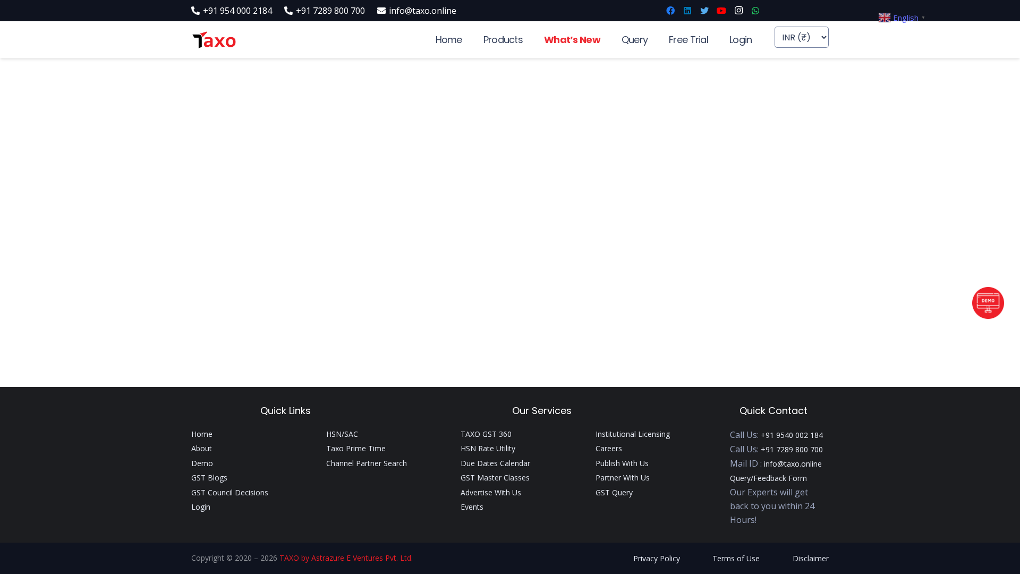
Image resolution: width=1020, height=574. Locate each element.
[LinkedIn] (687, 10)
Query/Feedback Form (768, 478)
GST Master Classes (495, 477)
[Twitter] (704, 10)
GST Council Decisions (229, 492)
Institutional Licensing (633, 434)
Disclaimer (811, 558)
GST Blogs (209, 477)
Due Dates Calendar (495, 463)
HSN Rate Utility (488, 448)
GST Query (614, 492)
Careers (609, 448)
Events (472, 507)
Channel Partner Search (366, 463)
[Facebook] (670, 10)
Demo (202, 463)
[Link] (213, 40)
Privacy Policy (656, 558)
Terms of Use (736, 558)
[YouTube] (721, 10)
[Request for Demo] (988, 316)
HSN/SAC (342, 434)
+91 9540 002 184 (792, 435)
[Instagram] (738, 10)
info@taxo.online (793, 464)
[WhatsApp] (755, 10)
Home (201, 434)
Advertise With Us (491, 492)
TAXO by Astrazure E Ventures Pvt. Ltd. (346, 558)
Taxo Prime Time (356, 448)
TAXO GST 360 (486, 434)
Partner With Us (623, 477)
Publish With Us (622, 463)
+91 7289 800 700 (792, 449)
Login (200, 507)
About (201, 448)
